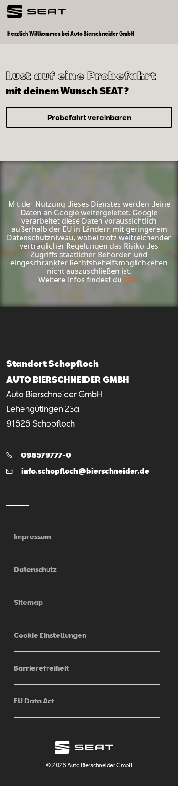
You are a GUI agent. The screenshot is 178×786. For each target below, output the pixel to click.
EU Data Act (34, 701)
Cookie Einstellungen (50, 635)
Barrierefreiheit (41, 668)
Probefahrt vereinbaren (89, 117)
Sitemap (28, 602)
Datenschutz (35, 569)
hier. (131, 280)
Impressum (32, 536)
